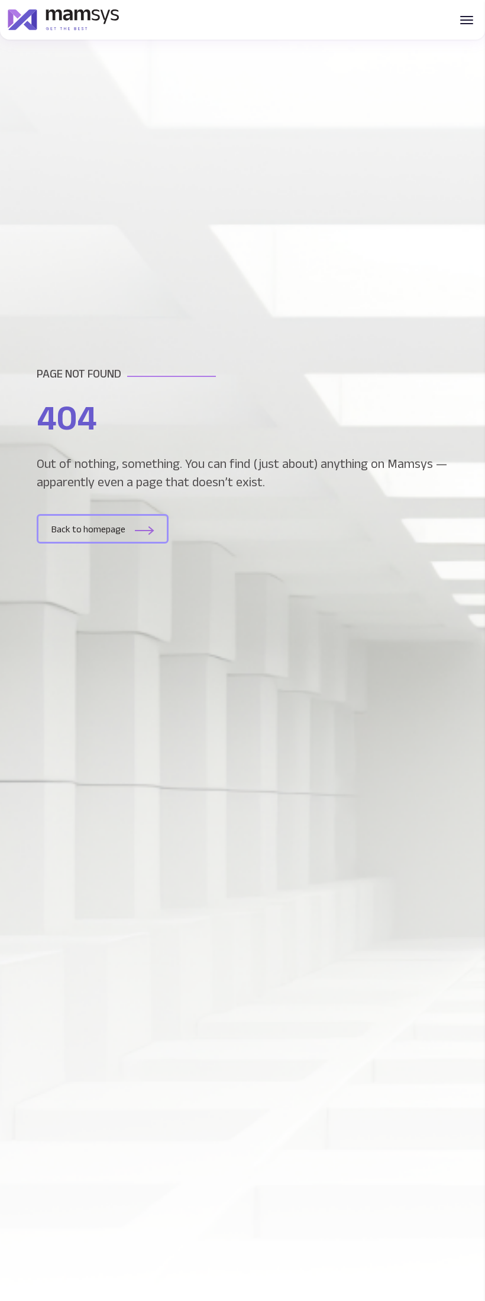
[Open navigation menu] (466, 20)
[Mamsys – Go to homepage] (63, 20)
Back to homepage (88, 529)
